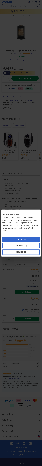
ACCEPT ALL (21, 239)
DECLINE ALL (21, 252)
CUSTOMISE (20, 246)
